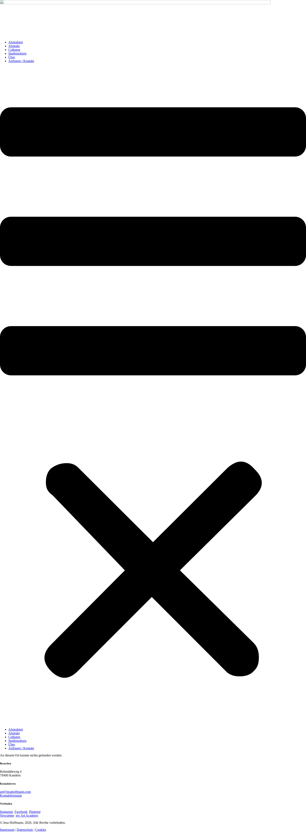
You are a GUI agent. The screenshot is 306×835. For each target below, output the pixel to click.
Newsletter (7, 815)
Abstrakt (14, 46)
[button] (153, 395)
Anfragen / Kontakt (21, 61)
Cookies (40, 829)
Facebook (21, 812)
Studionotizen (17, 53)
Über (11, 57)
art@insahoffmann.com (15, 792)
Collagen (14, 49)
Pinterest (34, 812)
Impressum (7, 829)
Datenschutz (25, 829)
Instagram (6, 812)
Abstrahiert (15, 42)
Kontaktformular (11, 795)
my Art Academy (27, 815)
